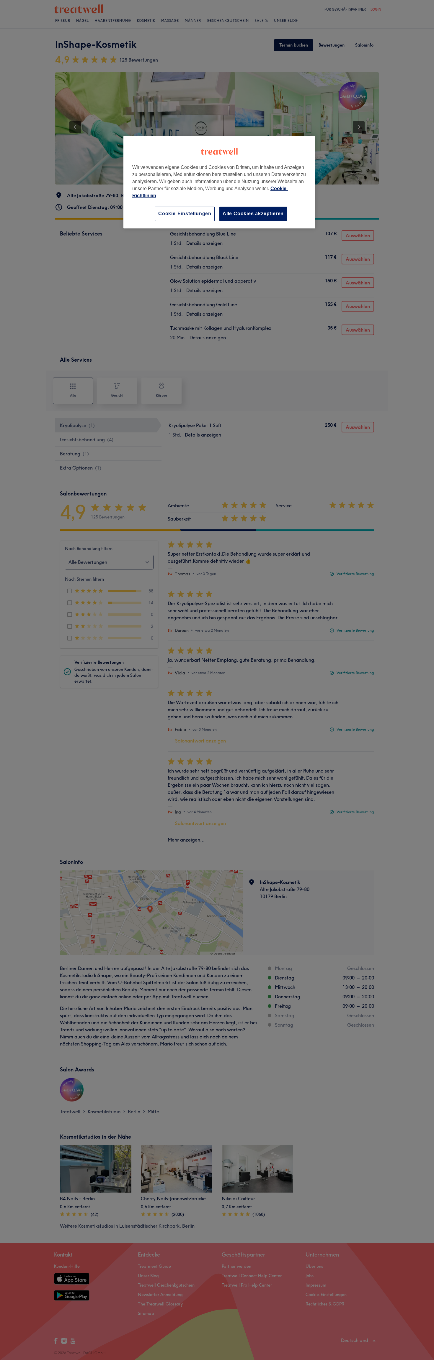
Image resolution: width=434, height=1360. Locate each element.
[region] (219, 182)
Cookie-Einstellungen (184, 213)
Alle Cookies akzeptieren (253, 213)
